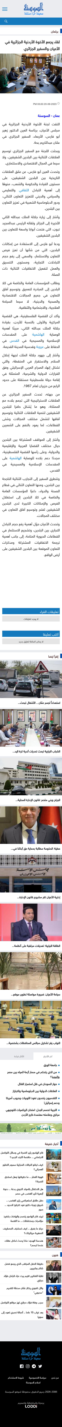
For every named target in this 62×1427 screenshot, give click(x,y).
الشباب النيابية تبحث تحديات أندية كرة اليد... (36, 750)
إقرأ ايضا (53, 655)
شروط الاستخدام (16, 1377)
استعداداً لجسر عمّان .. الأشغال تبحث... (39, 702)
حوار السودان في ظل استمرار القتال (37, 1083)
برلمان (54, 30)
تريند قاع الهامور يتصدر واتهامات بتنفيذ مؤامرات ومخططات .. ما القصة (23, 1218)
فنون (55, 1254)
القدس (14, 340)
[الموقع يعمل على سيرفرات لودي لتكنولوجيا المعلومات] (31, 1405)
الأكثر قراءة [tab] (19, 1056)
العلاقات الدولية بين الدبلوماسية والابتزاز (35, 1090)
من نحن (55, 1377)
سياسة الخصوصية (37, 1377)
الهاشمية (38, 334)
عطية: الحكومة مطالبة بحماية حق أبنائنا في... (35, 848)
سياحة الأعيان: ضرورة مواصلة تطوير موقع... (35, 993)
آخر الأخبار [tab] (47, 1056)
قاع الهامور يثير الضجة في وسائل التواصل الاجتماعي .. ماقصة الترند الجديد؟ (22, 1154)
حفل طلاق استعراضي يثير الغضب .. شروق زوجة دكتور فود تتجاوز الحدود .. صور (24, 1204)
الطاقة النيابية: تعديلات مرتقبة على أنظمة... (36, 945)
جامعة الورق (50, 1064)
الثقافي (24, 189)
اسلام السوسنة (33, 1382)
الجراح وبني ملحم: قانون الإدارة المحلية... (37, 799)
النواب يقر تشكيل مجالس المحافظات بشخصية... (33, 1042)
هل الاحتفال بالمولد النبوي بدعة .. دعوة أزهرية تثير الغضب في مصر (23, 1190)
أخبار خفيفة (51, 1143)
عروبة (40, 346)
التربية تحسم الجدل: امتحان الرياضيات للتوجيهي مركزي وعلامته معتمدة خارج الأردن (33, 1112)
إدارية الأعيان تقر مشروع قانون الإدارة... (38, 896)
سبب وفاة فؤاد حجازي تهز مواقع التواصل (22, 1302)
